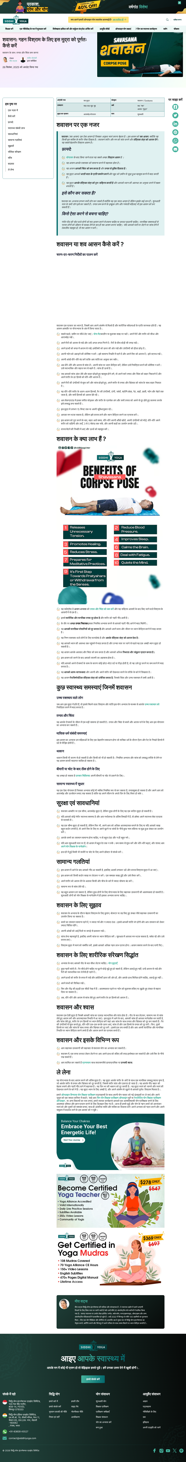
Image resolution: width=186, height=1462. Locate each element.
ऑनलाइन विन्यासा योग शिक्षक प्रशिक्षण (78, 1094)
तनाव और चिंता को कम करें (102, 609)
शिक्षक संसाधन (102, 1417)
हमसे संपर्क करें (93, 1379)
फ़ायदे (10, 122)
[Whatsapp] (175, 141)
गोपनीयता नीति (77, 1411)
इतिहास (146, 1422)
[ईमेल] (175, 149)
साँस (10, 157)
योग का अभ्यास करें (103, 1422)
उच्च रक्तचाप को (152, 704)
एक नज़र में (13, 110)
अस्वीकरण (75, 1417)
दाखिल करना (177, 20)
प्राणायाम (86, 1062)
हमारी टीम (75, 1401)
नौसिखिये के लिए (149, 1411)
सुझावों (11, 145)
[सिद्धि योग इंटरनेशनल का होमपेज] (93, 1345)
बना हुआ (99, 1427)
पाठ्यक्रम (147, 1406)
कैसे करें (11, 116)
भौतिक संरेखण (14, 151)
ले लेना (11, 169)
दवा (144, 1417)
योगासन (69, 157)
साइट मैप (74, 1406)
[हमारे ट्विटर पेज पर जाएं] (175, 1451)
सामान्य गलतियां (15, 140)
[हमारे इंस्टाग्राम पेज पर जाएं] (161, 1451)
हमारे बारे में (53, 1401)
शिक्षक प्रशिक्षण (102, 1406)
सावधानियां (13, 134)
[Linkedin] (175, 124)
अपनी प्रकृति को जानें (151, 1427)
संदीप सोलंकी (32, 58)
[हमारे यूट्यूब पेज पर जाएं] (168, 1451)
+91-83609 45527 (18, 1431)
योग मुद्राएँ (112, 963)
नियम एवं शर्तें (54, 1417)
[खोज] (167, 19)
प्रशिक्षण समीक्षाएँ (103, 1411)
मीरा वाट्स (13, 61)
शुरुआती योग (101, 1401)
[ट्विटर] (175, 115)
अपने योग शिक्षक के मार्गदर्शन (73, 846)
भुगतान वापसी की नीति (58, 1411)
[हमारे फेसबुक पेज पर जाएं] (154, 1451)
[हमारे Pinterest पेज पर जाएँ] (181, 1451)
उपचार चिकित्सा (83, 775)
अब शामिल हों (118, 19)
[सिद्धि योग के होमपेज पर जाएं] (15, 19)
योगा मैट (97, 334)
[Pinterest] (175, 132)
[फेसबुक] (175, 107)
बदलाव (11, 163)
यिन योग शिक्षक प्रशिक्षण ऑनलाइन (112, 1097)
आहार (145, 1401)
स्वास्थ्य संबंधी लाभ (16, 128)
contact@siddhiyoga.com (22, 1438)
